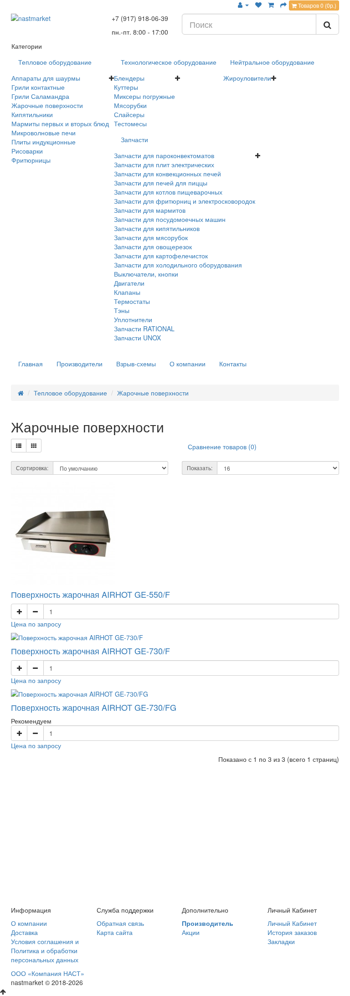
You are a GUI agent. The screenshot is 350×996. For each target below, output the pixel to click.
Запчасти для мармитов (149, 210)
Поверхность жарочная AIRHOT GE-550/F (90, 594)
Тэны (121, 310)
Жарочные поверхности (47, 105)
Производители (80, 363)
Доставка (24, 932)
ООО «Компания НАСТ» (47, 973)
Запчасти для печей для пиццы (160, 182)
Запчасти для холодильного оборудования (178, 264)
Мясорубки (130, 105)
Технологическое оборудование (168, 62)
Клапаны (127, 292)
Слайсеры (129, 114)
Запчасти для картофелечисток (161, 255)
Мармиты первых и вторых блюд (60, 123)
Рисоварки (27, 150)
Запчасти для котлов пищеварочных (168, 191)
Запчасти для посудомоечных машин (170, 219)
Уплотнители (133, 319)
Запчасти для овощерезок (153, 246)
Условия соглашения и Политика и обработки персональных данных (45, 950)
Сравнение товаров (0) (222, 446)
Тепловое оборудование (55, 62)
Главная (30, 363)
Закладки (281, 941)
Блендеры (129, 77)
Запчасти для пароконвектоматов (164, 155)
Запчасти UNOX (137, 337)
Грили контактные (38, 87)
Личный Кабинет (292, 923)
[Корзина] (271, 4)
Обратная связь (120, 923)
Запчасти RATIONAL (144, 328)
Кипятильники (32, 114)
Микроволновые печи (43, 132)
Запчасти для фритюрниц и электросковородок (184, 200)
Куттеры (126, 87)
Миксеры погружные (144, 96)
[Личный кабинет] (243, 4)
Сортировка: (32, 468)
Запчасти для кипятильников (157, 228)
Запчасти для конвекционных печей (167, 173)
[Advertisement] (175, 836)
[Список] (18, 445)
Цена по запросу (36, 623)
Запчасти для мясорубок (151, 237)
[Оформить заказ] (283, 4)
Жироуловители (247, 77)
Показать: (199, 468)
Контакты (233, 363)
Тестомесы (130, 123)
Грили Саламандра (40, 96)
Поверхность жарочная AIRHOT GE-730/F (90, 651)
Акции (191, 932)
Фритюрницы (31, 159)
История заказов (292, 932)
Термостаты (132, 301)
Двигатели (129, 283)
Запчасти (134, 139)
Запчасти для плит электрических (164, 164)
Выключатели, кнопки (146, 273)
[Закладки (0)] (258, 4)
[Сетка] (33, 445)
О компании (188, 363)
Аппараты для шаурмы (45, 77)
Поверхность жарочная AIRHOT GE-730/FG (93, 707)
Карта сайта (115, 932)
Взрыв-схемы (136, 363)
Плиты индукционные (43, 141)
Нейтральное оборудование (272, 62)
